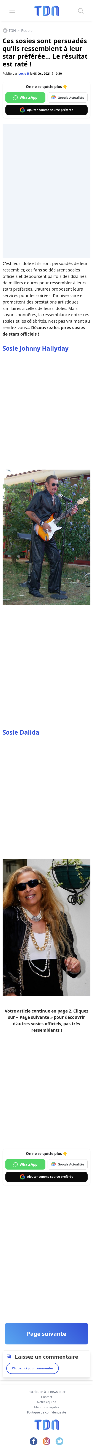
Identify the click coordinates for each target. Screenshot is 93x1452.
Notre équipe (46, 1402)
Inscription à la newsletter (46, 1392)
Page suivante (46, 1334)
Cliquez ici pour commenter (32, 1368)
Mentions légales (46, 1407)
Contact (46, 1397)
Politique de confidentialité (46, 1412)
